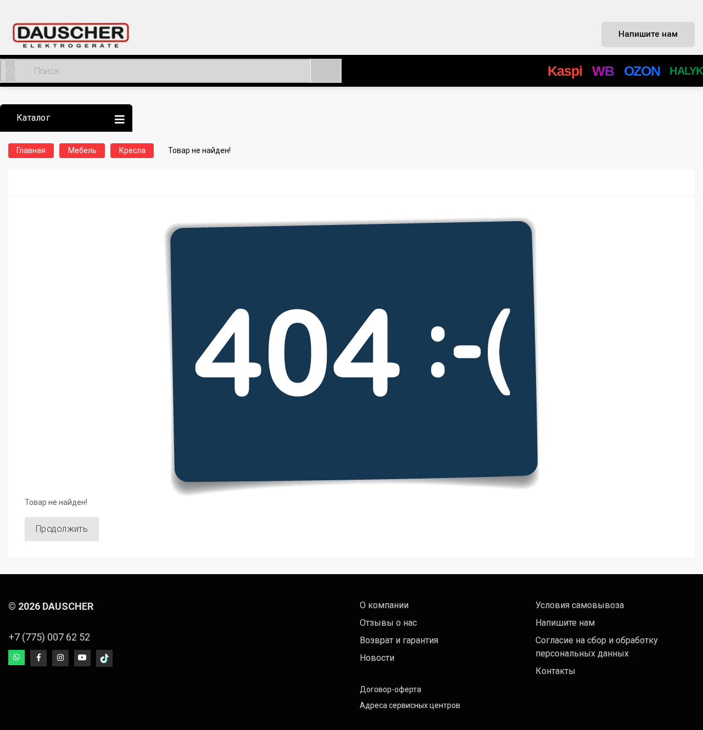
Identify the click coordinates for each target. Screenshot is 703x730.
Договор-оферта (390, 689)
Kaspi (565, 71)
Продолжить (62, 529)
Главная (31, 150)
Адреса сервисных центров (410, 705)
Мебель (82, 150)
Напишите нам (648, 34)
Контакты (555, 671)
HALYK (686, 70)
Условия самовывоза (579, 605)
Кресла (132, 150)
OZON (642, 71)
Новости (377, 658)
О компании (384, 605)
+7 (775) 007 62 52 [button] (49, 637)
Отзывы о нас (388, 622)
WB (603, 71)
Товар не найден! (199, 150)
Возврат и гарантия (399, 640)
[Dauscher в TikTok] (104, 658)
